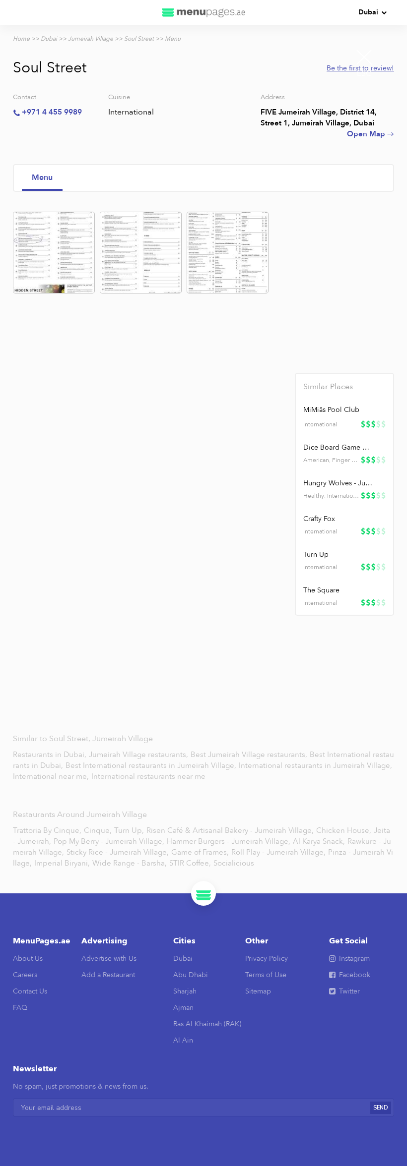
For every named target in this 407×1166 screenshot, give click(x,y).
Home (21, 39)
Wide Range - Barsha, (129, 863)
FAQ (20, 1007)
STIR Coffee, (190, 863)
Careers (25, 975)
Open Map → (370, 134)
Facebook (354, 975)
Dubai (368, 12)
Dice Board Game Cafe (338, 447)
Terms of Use (265, 975)
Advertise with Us (108, 958)
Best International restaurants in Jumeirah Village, (152, 765)
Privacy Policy (266, 958)
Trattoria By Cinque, (47, 830)
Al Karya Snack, (319, 841)
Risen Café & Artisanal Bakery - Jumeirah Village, (230, 830)
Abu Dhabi (190, 975)
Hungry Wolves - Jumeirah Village (338, 483)
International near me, (52, 776)
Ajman (183, 1007)
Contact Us (30, 991)
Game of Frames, (200, 852)
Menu (42, 177)
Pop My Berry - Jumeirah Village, (109, 841)
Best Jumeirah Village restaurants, (250, 754)
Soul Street (139, 39)
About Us (28, 958)
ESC (364, 73)
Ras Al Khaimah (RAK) (207, 1024)
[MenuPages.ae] (203, 12)
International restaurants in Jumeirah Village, (315, 765)
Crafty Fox (319, 519)
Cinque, (98, 830)
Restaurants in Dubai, (50, 754)
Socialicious (233, 863)
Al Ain (183, 1040)
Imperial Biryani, (62, 863)
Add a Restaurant (108, 975)
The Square (321, 590)
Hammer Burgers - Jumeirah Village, (228, 841)
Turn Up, (129, 830)
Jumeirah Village (90, 39)
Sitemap (258, 991)
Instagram (354, 958)
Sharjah (185, 991)
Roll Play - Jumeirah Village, (278, 852)
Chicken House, (343, 830)
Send (380, 1107)
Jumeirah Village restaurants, (139, 754)
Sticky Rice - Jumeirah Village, (118, 852)
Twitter (349, 991)
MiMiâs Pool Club (331, 409)
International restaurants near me (148, 776)
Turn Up (316, 554)
